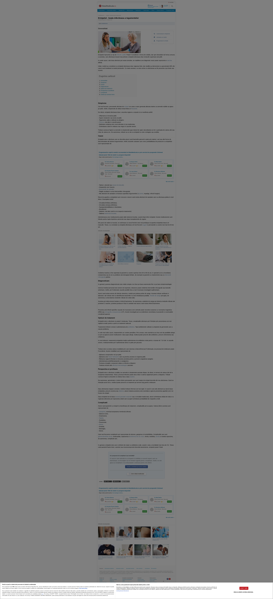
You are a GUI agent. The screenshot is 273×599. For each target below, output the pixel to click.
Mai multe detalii (83, 588)
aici (42, 593)
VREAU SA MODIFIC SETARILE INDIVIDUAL (243, 592)
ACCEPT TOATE (244, 588)
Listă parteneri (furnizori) (122, 590)
